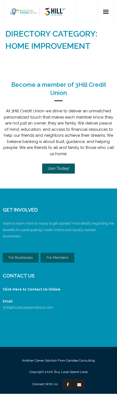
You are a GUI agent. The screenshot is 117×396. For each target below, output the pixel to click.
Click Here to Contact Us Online (31, 289)
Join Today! (58, 168)
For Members (57, 258)
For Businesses (21, 258)
